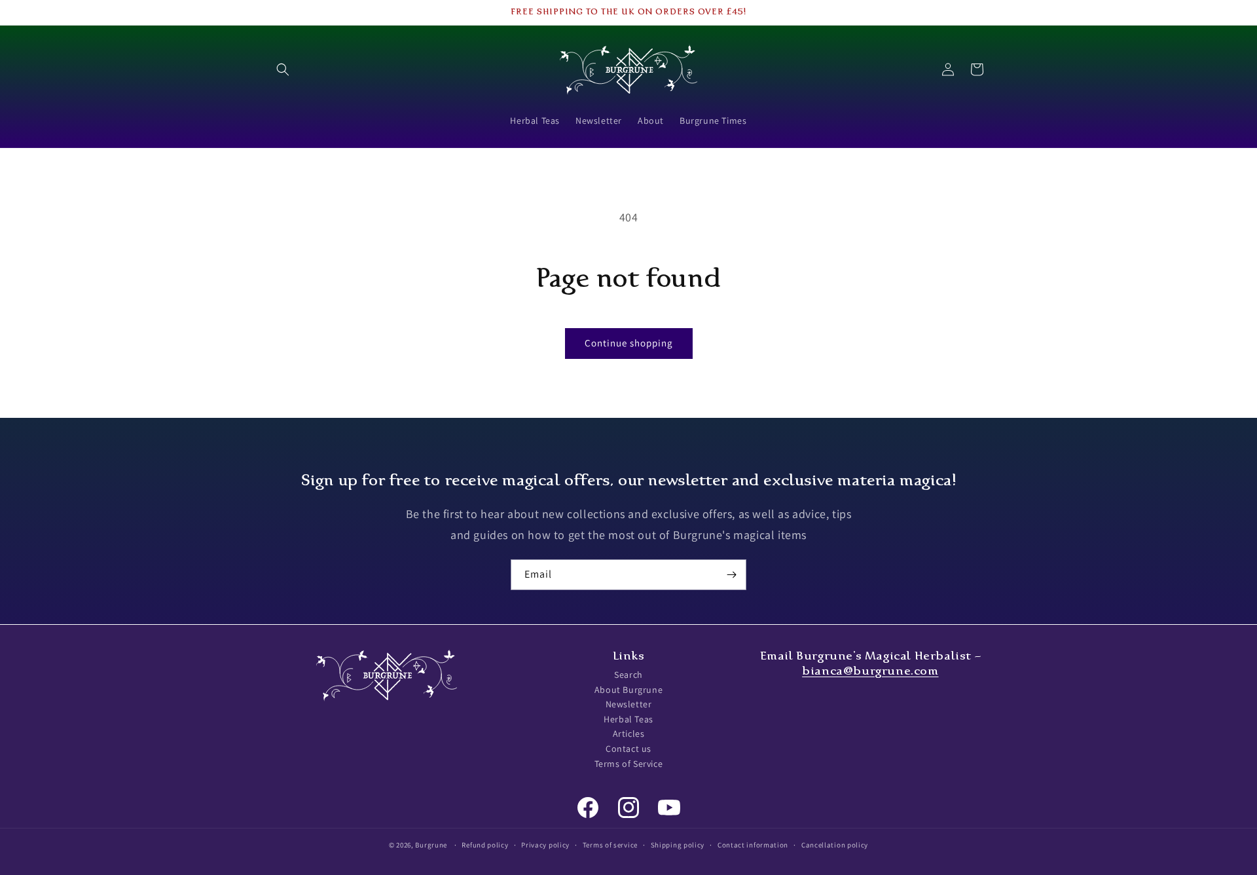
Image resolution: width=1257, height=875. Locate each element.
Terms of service (610, 844)
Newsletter (629, 705)
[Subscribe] (731, 574)
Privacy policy (545, 844)
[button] (282, 69)
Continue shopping (629, 343)
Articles (629, 734)
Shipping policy (678, 844)
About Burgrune (628, 690)
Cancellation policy (834, 844)
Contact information (753, 844)
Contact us (628, 748)
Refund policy (485, 844)
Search (628, 674)
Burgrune (431, 844)
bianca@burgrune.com (870, 670)
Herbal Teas (628, 719)
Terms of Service (628, 764)
